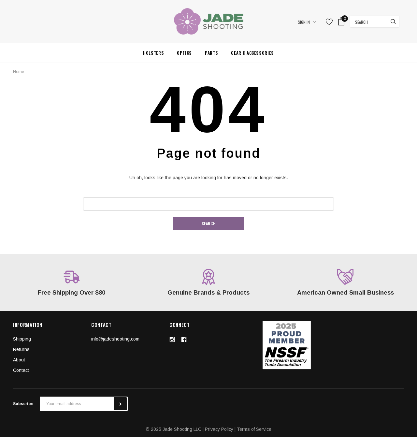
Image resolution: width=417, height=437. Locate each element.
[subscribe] (120, 403)
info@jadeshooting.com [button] (115, 339)
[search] (393, 21)
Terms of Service (254, 429)
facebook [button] (183, 339)
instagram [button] (172, 339)
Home (18, 71)
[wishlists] (329, 21)
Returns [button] (21, 349)
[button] (287, 345)
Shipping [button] (22, 339)
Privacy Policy (219, 429)
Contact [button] (21, 370)
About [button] (19, 359)
